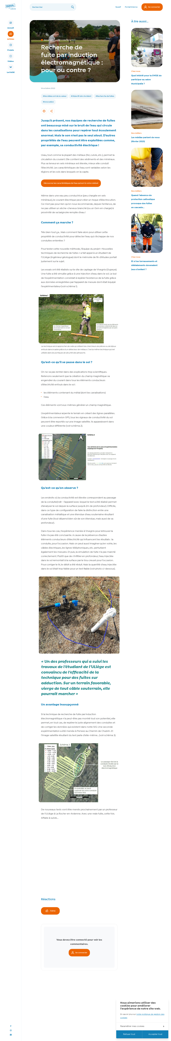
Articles (10, 39)
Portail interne (131, 7)
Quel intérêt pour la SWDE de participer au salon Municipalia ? (146, 79)
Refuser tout (129, 1034)
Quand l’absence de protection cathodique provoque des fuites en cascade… (143, 201)
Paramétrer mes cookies (132, 1026)
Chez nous (135, 71)
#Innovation (48, 102)
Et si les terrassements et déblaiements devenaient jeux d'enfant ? (144, 265)
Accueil (10, 28)
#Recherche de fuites (105, 96)
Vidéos (10, 61)
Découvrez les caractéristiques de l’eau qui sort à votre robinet (71, 183)
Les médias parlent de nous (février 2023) (145, 139)
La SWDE (11, 72)
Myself (118, 7)
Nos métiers (136, 133)
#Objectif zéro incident (81, 96)
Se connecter (154, 7)
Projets (10, 50)
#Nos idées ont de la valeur (55, 96)
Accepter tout (155, 1034)
